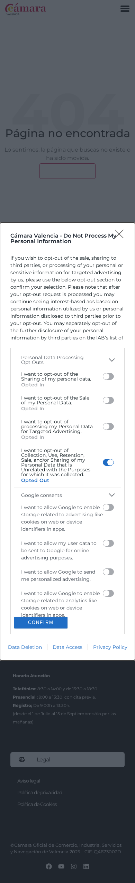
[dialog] (67, 441)
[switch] (108, 376)
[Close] (121, 236)
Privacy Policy (110, 647)
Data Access (67, 647)
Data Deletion (25, 647)
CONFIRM (41, 622)
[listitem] (67, 360)
